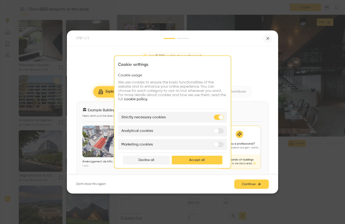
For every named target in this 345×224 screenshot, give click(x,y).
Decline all (146, 160)
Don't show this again (91, 184)
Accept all (197, 160)
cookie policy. (136, 99)
